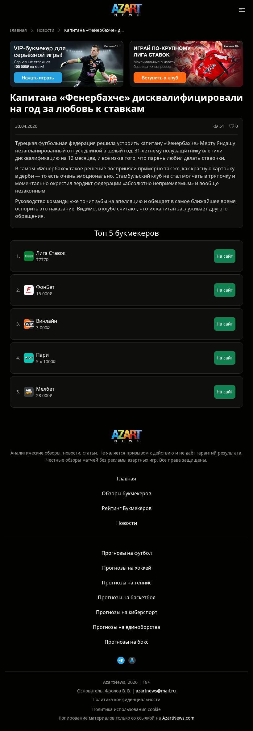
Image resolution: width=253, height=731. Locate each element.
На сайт (225, 256)
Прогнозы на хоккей (126, 567)
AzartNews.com (178, 718)
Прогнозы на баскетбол (127, 597)
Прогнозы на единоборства (126, 627)
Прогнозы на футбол (127, 553)
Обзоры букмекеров (126, 493)
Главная (18, 30)
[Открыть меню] (242, 10)
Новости (45, 30)
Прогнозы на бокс (126, 641)
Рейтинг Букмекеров (126, 508)
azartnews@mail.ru (156, 691)
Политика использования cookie (126, 709)
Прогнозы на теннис (126, 582)
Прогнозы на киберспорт (126, 612)
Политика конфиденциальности (126, 699)
